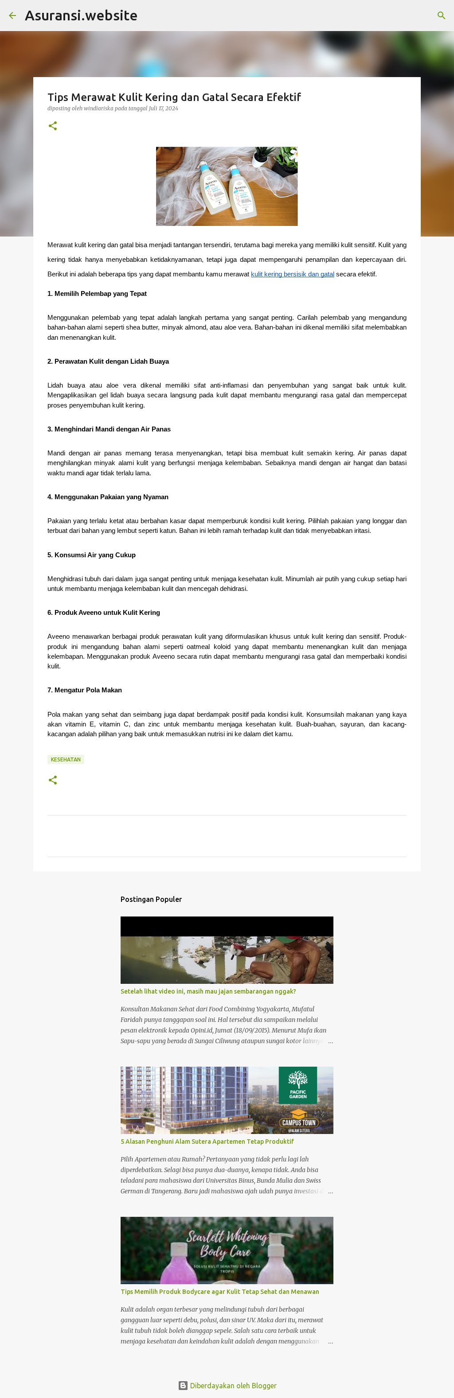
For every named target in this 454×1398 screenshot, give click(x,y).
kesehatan (66, 759)
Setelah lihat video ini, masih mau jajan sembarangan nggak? (208, 991)
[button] (52, 126)
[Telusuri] (441, 15)
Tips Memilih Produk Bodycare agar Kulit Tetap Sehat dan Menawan (220, 1291)
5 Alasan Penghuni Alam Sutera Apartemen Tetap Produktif (207, 1141)
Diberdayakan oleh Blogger (232, 1386)
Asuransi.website (81, 15)
